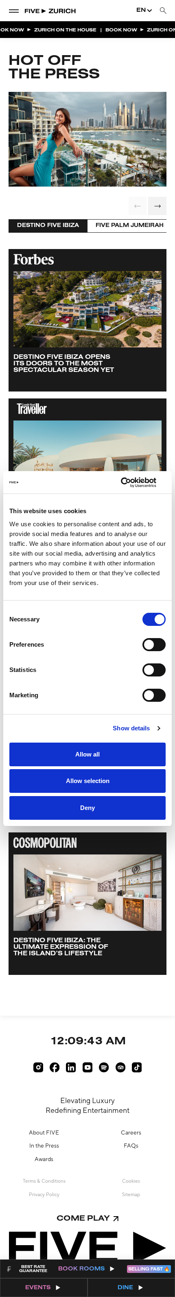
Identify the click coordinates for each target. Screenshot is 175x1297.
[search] (163, 11)
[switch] (154, 644)
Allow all (87, 754)
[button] (157, 206)
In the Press (44, 1145)
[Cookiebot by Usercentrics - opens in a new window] (130, 482)
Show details (131, 728)
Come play (83, 1218)
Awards (44, 1159)
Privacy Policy (44, 1194)
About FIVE (44, 1132)
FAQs (131, 1145)
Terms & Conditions (44, 1181)
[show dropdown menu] (14, 10)
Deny (87, 807)
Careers (131, 1132)
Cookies (131, 1181)
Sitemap (131, 1194)
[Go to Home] (51, 10)
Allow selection (87, 780)
